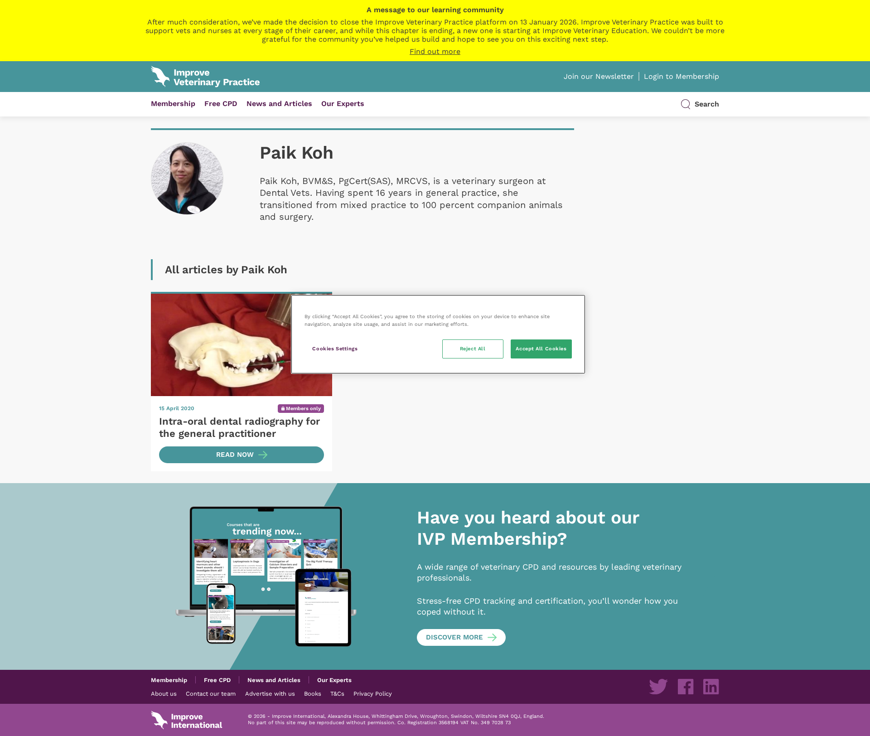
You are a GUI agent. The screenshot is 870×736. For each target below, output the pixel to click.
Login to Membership (681, 76)
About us (164, 693)
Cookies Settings (335, 348)
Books (312, 693)
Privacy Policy (372, 693)
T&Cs (337, 693)
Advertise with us (270, 693)
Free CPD (220, 103)
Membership (173, 103)
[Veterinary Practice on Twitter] (658, 686)
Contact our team (211, 693)
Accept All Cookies (541, 348)
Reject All (473, 348)
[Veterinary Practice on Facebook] (685, 686)
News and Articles (279, 103)
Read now (235, 454)
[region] (438, 334)
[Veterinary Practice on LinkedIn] (711, 686)
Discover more (454, 637)
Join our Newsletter (599, 76)
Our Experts (342, 103)
